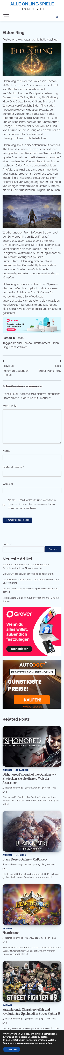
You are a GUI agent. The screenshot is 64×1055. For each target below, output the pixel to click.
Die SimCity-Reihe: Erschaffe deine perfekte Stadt (28, 574)
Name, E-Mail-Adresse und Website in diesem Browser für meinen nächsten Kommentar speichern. (32, 504)
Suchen (7, 544)
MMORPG (21, 855)
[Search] (57, 17)
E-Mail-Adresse (13, 467)
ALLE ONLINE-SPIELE (32, 4)
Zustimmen (12, 1049)
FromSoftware (18, 347)
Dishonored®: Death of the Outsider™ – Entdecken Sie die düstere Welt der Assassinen (29, 779)
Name (7, 450)
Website (8, 483)
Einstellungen (18, 1040)
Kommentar (11, 405)
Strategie (22, 770)
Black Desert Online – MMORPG (25, 859)
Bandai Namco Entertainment (31, 343)
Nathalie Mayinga (47, 39)
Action (20, 338)
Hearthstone (11, 933)
